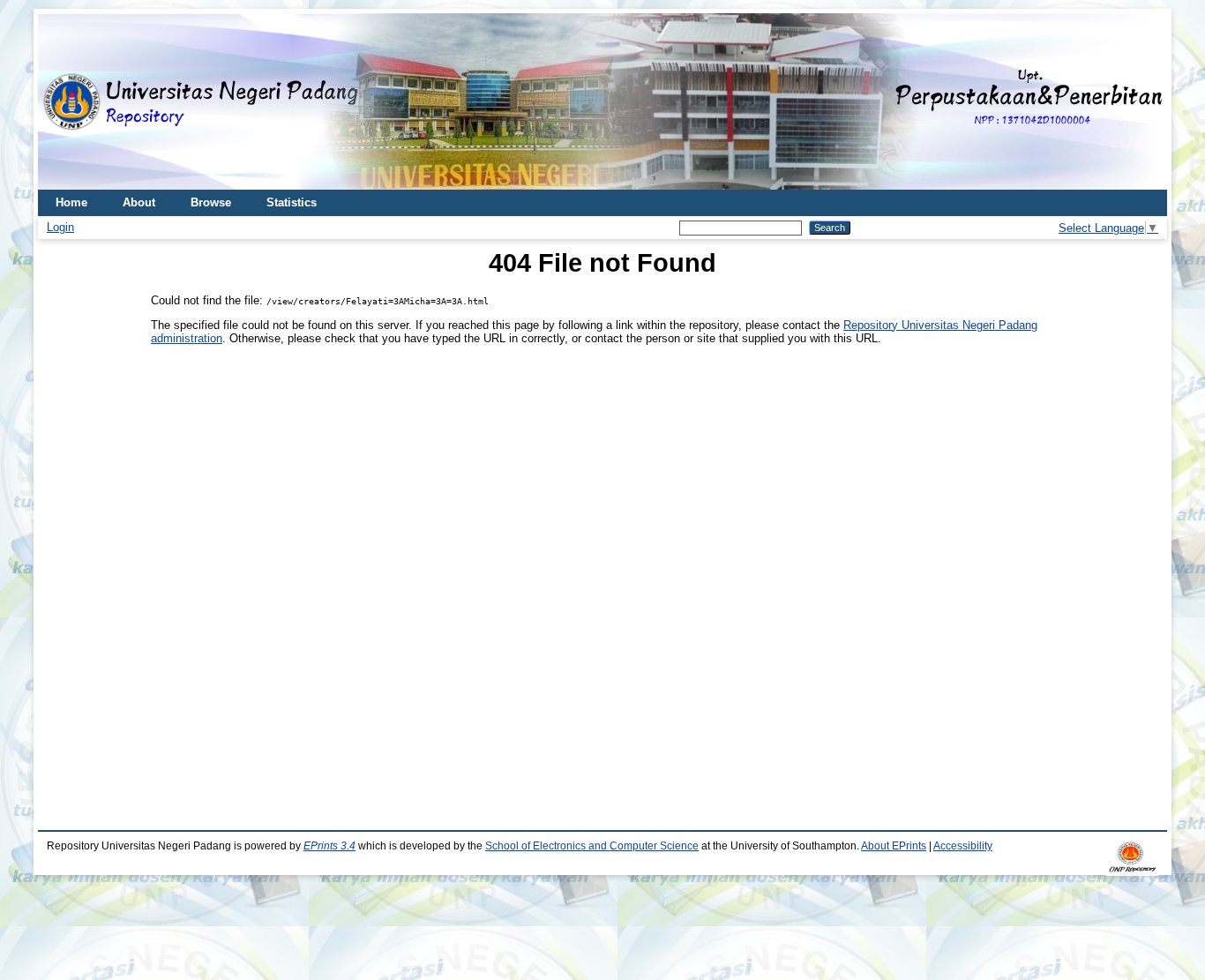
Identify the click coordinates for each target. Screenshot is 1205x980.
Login (60, 227)
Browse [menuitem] (211, 202)
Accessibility (962, 846)
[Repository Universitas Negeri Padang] (64, 102)
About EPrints (893, 846)
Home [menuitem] (71, 202)
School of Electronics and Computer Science (592, 846)
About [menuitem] (139, 202)
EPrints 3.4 (329, 846)
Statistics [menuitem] (291, 202)
